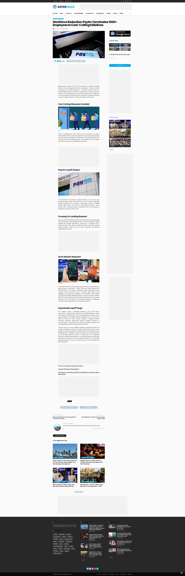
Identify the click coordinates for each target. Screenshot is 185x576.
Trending (61, 18)
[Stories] (125, 49)
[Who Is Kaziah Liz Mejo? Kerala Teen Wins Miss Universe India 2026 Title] (65, 475)
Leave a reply (59, 435)
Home (56, 13)
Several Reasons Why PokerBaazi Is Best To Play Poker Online (123, 526)
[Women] (114, 49)
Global (108, 13)
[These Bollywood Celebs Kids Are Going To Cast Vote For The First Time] (112, 542)
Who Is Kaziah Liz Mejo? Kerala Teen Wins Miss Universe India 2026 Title (64, 485)
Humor (55, 541)
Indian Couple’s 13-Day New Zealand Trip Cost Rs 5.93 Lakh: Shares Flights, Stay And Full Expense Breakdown (65, 462)
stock (59, 288)
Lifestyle (68, 13)
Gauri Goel (57, 28)
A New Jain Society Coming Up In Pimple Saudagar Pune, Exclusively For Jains (124, 534)
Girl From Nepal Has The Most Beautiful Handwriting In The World (124, 550)
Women (67, 551)
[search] (131, 1)
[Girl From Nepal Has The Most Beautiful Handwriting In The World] (112, 550)
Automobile (62, 534)
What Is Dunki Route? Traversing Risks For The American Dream (64, 417)
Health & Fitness (68, 539)
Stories (60, 548)
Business (55, 18)
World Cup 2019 (57, 553)
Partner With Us (68, 1)
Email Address (112, 57)
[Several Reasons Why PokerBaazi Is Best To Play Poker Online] (112, 526)
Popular (71, 546)
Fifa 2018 (56, 539)
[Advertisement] (106, 7)
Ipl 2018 (55, 544)
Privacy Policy (123, 574)
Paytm (60, 86)
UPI (69, 137)
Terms (117, 574)
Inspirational (69, 541)
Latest (60, 544)
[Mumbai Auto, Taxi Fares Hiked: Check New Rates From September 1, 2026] (92, 475)
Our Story (55, 1)
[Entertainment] (114, 45)
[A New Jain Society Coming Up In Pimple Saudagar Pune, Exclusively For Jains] (112, 534)
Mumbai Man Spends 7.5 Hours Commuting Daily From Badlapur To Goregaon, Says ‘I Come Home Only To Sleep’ (120, 144)
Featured (70, 536)
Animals (55, 534)
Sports (115, 13)
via (103, 56)
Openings (61, 1)
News (61, 13)
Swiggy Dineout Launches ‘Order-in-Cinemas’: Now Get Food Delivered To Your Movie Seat (91, 462)
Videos (61, 551)
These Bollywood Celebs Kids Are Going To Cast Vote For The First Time (124, 542)
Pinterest (67, 369)
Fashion (64, 481)
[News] (125, 45)
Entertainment (78, 13)
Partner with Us (111, 574)
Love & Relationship (58, 546)
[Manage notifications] (181, 573)
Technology (90, 13)
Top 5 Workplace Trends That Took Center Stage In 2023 (93, 417)
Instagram (74, 366)
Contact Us (130, 574)
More (121, 13)
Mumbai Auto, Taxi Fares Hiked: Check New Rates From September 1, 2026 (91, 485)
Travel (55, 457)
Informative (100, 13)
